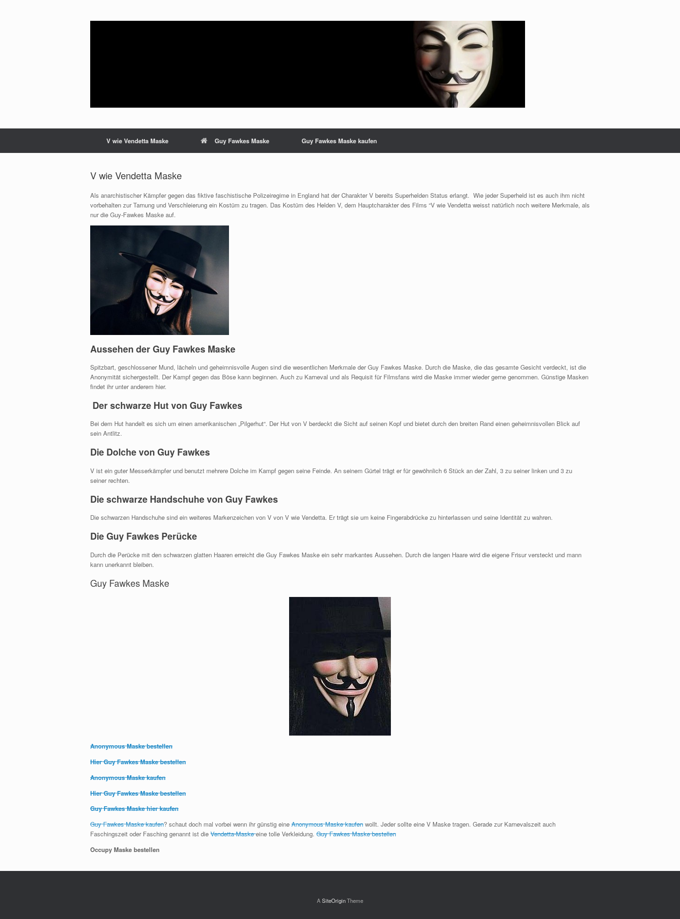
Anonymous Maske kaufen (128, 777)
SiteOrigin (334, 900)
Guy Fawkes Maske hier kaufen (134, 808)
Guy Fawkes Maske (242, 140)
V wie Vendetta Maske (137, 140)
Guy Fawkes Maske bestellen (356, 833)
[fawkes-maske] (307, 64)
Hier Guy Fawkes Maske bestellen (138, 761)
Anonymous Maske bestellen (131, 746)
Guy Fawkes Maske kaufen (339, 140)
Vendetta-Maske (233, 833)
